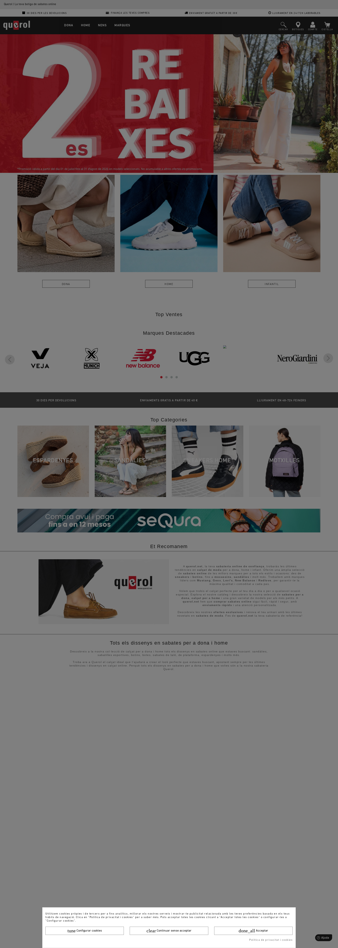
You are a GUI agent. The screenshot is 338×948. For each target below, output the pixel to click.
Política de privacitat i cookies (271, 940)
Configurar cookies (84, 930)
